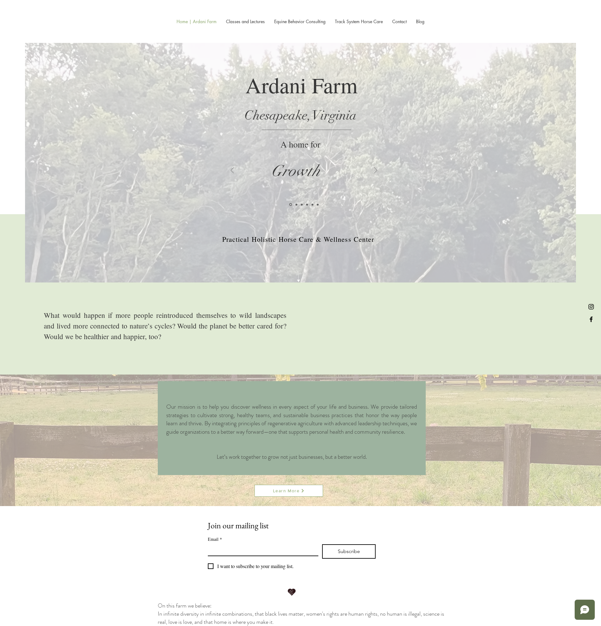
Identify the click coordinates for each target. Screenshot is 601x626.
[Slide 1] (290, 204)
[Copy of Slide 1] (295, 204)
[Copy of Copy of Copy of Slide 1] (307, 204)
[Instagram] (591, 306)
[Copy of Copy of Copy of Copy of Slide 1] (312, 204)
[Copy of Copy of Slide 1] (301, 204)
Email (215, 539)
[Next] (375, 170)
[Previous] (232, 170)
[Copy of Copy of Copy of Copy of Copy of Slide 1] (318, 204)
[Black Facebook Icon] (591, 319)
